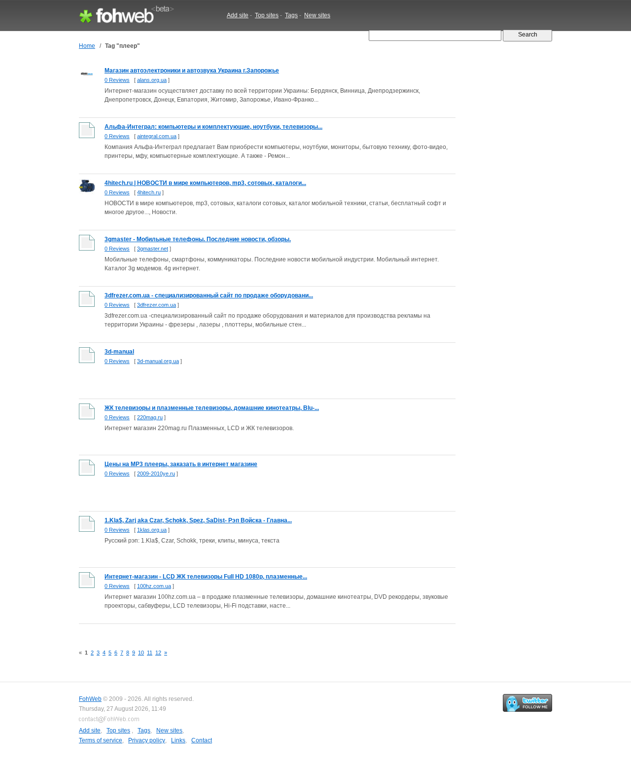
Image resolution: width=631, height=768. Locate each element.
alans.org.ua (152, 80)
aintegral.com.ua (156, 136)
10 (141, 653)
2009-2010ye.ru (156, 473)
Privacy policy (146, 740)
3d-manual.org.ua (158, 361)
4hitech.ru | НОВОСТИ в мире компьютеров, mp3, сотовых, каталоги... (205, 183)
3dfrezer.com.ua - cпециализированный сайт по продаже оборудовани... (209, 295)
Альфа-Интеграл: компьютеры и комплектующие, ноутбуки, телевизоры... (213, 126)
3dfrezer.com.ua (156, 305)
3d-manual (119, 351)
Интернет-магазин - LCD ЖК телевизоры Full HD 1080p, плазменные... (206, 576)
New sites (317, 15)
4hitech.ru (149, 192)
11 (149, 653)
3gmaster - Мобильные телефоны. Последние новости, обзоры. (198, 239)
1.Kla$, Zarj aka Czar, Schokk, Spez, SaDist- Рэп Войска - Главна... (198, 520)
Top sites (267, 15)
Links (178, 740)
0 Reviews (117, 80)
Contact (201, 740)
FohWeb (90, 698)
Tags (291, 15)
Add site (237, 15)
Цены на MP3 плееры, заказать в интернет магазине (181, 464)
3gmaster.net (152, 249)
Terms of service (100, 740)
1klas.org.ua (152, 530)
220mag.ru (150, 417)
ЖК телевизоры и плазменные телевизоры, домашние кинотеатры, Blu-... (212, 407)
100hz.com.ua (154, 586)
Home (87, 45)
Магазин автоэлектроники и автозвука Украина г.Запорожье (192, 70)
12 (158, 653)
